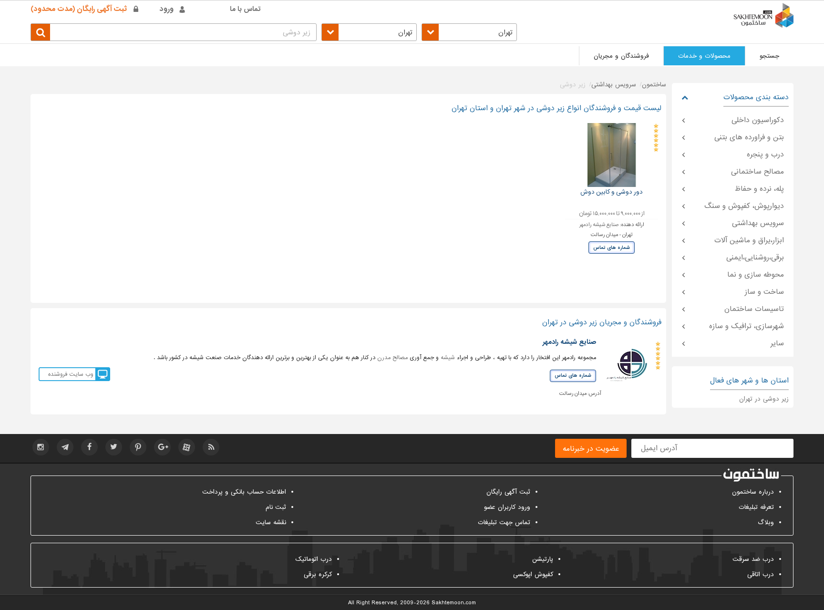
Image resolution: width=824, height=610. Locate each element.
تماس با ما (245, 9)
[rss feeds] (211, 447)
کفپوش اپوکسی (533, 574)
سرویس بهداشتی (758, 223)
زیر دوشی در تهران (764, 398)
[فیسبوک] (89, 447)
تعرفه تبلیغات (756, 507)
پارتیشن (542, 559)
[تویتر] (113, 447)
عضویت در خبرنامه (591, 449)
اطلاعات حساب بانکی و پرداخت (244, 491)
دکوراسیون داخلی (757, 120)
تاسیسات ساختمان (754, 309)
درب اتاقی (760, 574)
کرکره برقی (318, 574)
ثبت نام (276, 507)
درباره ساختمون (753, 491)
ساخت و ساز (764, 292)
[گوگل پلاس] (162, 447)
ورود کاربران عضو (507, 507)
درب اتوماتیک (313, 559)
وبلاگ (766, 522)
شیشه (448, 357)
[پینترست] (138, 447)
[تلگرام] (65, 447)
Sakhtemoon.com (454, 603)
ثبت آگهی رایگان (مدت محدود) (79, 9)
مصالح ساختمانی (757, 171)
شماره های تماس (611, 247)
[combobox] (469, 32)
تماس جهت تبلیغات (504, 522)
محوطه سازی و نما (755, 274)
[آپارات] (186, 447)
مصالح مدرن (392, 357)
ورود (167, 9)
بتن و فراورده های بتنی (749, 137)
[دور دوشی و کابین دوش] (612, 155)
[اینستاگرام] (40, 447)
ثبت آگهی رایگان (508, 491)
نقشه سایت (271, 522)
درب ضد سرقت (753, 559)
